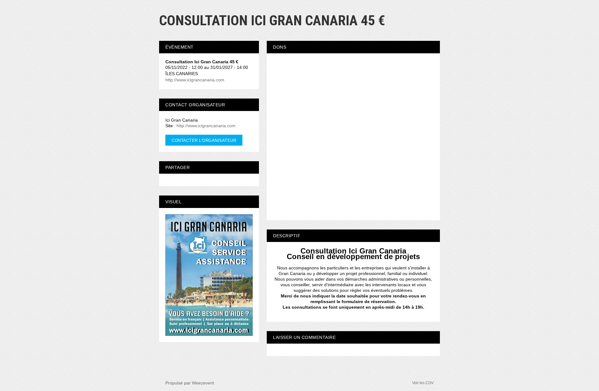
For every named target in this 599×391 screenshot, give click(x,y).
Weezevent (203, 382)
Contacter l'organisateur (204, 140)
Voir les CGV (423, 383)
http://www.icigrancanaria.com (194, 79)
